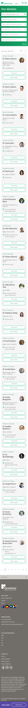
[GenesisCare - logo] (6, 3)
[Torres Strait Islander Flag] (11, 606)
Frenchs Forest (9, 123)
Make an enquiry (5, 659)
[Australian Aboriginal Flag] (7, 606)
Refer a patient (14, 77)
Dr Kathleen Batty (10, 313)
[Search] (23, 3)
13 (22, 569)
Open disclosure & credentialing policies (12, 624)
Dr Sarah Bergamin (7, 398)
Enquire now (19, 704)
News (2, 603)
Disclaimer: (4, 577)
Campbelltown (9, 68)
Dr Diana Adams (10, 58)
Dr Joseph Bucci (9, 484)
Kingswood (8, 177)
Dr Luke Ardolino (10, 115)
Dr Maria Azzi (8, 171)
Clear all (24, 44)
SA (2, 640)
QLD (2, 638)
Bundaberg (8, 94)
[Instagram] (7, 667)
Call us (3, 656)
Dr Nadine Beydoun (7, 427)
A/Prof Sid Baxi (9, 341)
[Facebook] (3, 667)
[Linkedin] (11, 667)
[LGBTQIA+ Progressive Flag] (15, 606)
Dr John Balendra (10, 228)
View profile (14, 73)
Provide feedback (6, 664)
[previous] (2, 570)
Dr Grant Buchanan (7, 513)
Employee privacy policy (8, 622)
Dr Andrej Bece (9, 369)
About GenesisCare (6, 598)
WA (2, 645)
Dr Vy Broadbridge (8, 455)
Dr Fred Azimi (8, 143)
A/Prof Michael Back (9, 200)
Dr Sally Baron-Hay (9, 286)
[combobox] (14, 14)
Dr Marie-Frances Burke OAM (10, 542)
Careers (3, 600)
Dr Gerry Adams (9, 87)
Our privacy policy (6, 619)
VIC (2, 643)
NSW (2, 635)
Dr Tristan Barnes (10, 256)
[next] (26, 570)
